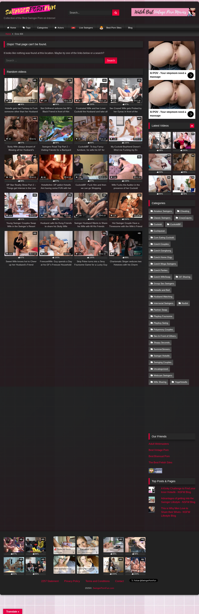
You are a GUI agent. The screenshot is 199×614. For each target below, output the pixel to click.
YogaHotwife (181, 382)
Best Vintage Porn (159, 450)
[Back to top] (189, 605)
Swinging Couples (162, 362)
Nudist (185, 303)
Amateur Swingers (163, 211)
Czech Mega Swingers (165, 263)
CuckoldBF (175, 224)
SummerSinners (162, 349)
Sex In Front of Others (165, 336)
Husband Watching (163, 296)
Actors (61, 27)
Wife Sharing (160, 382)
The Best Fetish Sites (160, 462)
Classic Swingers (162, 218)
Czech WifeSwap (162, 277)
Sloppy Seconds (162, 342)
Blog (130, 27)
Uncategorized (161, 369)
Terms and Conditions (98, 581)
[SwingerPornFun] (31, 10)
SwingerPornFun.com (103, 588)
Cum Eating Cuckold (164, 237)
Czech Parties (160, 270)
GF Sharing (184, 277)
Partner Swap (160, 309)
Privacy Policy (72, 581)
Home (13, 27)
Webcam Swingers (163, 375)
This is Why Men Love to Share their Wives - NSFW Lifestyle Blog (175, 512)
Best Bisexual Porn (159, 456)
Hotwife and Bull (162, 290)
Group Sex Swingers (164, 283)
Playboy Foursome (163, 316)
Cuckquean (159, 231)
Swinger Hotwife (162, 355)
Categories (42, 27)
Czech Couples (161, 244)
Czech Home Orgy (163, 257)
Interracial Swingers (163, 303)
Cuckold (158, 224)
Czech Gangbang (162, 250)
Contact (119, 581)
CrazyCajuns (185, 218)
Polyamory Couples (163, 329)
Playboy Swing (161, 323)
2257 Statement (50, 581)
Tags (28, 27)
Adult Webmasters (159, 444)
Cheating (184, 211)
